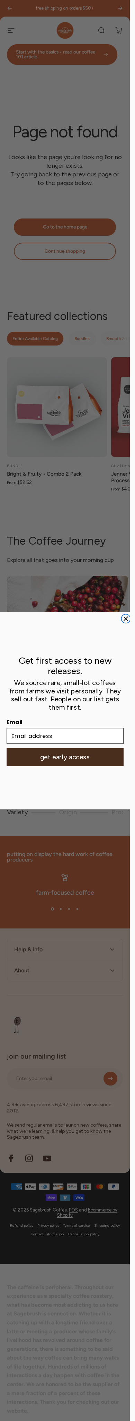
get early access (65, 757)
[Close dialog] (125, 618)
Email (14, 722)
